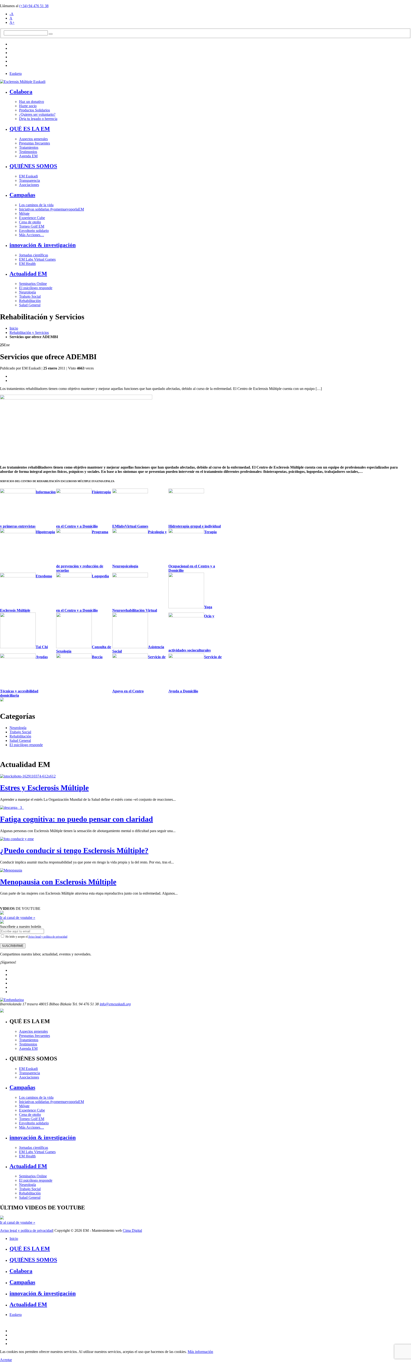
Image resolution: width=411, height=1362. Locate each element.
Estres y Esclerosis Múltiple (44, 787)
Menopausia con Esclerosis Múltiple (58, 882)
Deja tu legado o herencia (38, 119)
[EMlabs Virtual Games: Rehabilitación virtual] (130, 492)
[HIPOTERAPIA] (18, 532)
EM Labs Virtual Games (37, 259)
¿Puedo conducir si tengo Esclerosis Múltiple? (74, 850)
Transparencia (29, 180)
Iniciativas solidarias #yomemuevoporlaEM (51, 209)
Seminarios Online (33, 284)
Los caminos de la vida (36, 205)
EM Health (27, 264)
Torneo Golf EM (31, 226)
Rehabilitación (30, 301)
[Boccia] (74, 657)
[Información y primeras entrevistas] (18, 492)
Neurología (27, 292)
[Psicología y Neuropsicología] (130, 532)
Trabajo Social (30, 296)
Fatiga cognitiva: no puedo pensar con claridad (76, 819)
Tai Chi (42, 647)
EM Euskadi (28, 176)
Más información (200, 1352)
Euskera (16, 74)
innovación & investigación (43, 245)
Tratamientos (28, 147)
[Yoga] (186, 607)
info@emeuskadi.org (115, 1004)
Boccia (97, 657)
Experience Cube (32, 218)
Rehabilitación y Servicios (29, 333)
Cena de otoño (30, 222)
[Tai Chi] (18, 647)
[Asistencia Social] (130, 647)
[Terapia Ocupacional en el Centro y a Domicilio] (186, 532)
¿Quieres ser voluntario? (37, 114)
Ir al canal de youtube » (17, 918)
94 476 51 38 (34, 6)
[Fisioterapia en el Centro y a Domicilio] (74, 492)
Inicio (14, 328)
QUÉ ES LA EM (30, 129)
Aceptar (6, 1360)
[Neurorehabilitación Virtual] (130, 576)
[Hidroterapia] (186, 492)
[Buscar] (51, 34)
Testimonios (28, 152)
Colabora (21, 92)
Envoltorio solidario (34, 231)
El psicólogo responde (35, 288)
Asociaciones (29, 185)
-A (12, 14)
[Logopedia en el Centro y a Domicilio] (74, 576)
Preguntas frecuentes (34, 143)
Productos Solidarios (34, 110)
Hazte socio (28, 106)
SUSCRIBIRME (13, 946)
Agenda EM (28, 156)
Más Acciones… (31, 235)
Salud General (29, 305)
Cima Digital (132, 1230)
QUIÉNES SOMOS (33, 166)
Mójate (24, 213)
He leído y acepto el (36, 936)
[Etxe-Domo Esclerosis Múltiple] (18, 576)
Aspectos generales (33, 139)
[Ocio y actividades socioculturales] (186, 616)
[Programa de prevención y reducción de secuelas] (74, 532)
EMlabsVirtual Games (130, 526)
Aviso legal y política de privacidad (47, 936)
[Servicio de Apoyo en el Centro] (130, 657)
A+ (12, 22)
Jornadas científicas (33, 255)
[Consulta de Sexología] (74, 647)
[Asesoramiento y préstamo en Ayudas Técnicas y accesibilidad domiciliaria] (18, 657)
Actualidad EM (28, 274)
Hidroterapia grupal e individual (194, 526)
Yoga (208, 607)
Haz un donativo (31, 102)
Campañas (22, 195)
